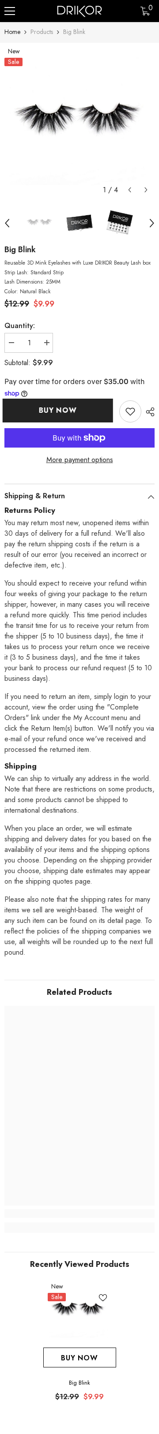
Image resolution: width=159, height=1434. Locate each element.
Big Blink (79, 1382)
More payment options (79, 460)
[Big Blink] (79, 1311)
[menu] (9, 11)
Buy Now (60, 410)
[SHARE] (148, 411)
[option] (79, 122)
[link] (130, 411)
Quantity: (19, 326)
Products (41, 31)
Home (12, 31)
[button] (129, 190)
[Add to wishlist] (103, 1298)
